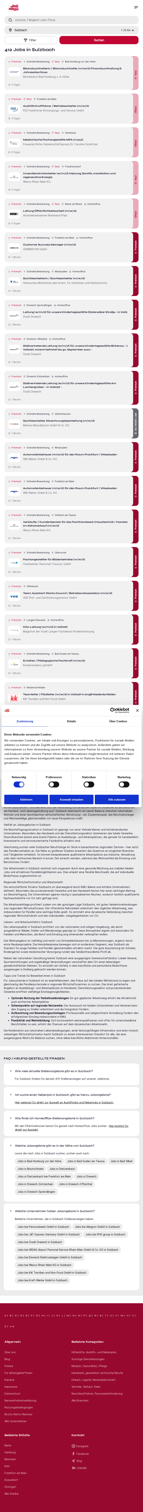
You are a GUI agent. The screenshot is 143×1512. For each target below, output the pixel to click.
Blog (7, 1359)
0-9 (12, 1326)
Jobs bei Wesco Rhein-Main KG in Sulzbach (44, 1265)
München (10, 1459)
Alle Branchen (80, 1400)
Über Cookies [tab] (118, 721)
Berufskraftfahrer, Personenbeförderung (97, 1393)
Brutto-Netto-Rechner (18, 1414)
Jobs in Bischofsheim (31, 1168)
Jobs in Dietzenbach (62, 1168)
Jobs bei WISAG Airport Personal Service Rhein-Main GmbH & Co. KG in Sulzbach (68, 1249)
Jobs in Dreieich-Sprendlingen (36, 1191)
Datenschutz (12, 1393)
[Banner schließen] (137, 710)
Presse (8, 1366)
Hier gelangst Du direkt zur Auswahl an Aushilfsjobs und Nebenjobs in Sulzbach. (64, 1102)
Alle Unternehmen (15, 1421)
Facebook (82, 1453)
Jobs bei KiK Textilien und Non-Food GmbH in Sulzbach (52, 1272)
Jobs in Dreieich (86, 1176)
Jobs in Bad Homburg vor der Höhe (39, 1161)
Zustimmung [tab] (25, 721)
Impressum (11, 1386)
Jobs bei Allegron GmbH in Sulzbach (97, 1226)
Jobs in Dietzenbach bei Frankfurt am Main (44, 1176)
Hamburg (10, 1452)
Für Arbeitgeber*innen (18, 1372)
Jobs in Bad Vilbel (121, 1161)
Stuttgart (10, 1486)
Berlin (7, 1445)
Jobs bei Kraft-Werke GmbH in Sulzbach (42, 1280)
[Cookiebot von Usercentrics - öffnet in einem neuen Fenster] (113, 710)
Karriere (9, 1379)
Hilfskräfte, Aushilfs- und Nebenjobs (94, 1352)
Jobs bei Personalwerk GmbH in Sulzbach (43, 1226)
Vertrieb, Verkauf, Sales (86, 1386)
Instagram (82, 1446)
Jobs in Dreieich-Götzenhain (35, 1184)
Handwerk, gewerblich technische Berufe (97, 1372)
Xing (79, 1460)
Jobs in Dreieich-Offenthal (75, 1184)
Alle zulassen (116, 799)
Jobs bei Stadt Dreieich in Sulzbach (40, 1242)
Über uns (10, 1352)
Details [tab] (71, 721)
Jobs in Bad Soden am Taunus (86, 1161)
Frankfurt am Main (15, 1473)
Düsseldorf (11, 1479)
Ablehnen (26, 799)
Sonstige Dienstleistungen (88, 1359)
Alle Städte (11, 1493)
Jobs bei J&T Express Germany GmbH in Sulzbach (49, 1234)
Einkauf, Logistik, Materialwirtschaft (93, 1379)
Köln (7, 1466)
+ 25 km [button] (126, 30)
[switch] (54, 785)
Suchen (99, 40)
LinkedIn (82, 1468)
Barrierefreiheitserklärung (20, 1400)
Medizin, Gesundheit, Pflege (89, 1366)
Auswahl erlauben (71, 799)
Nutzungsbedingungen (18, 1407)
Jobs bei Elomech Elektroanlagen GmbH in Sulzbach (50, 1257)
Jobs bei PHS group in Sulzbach (105, 1234)
